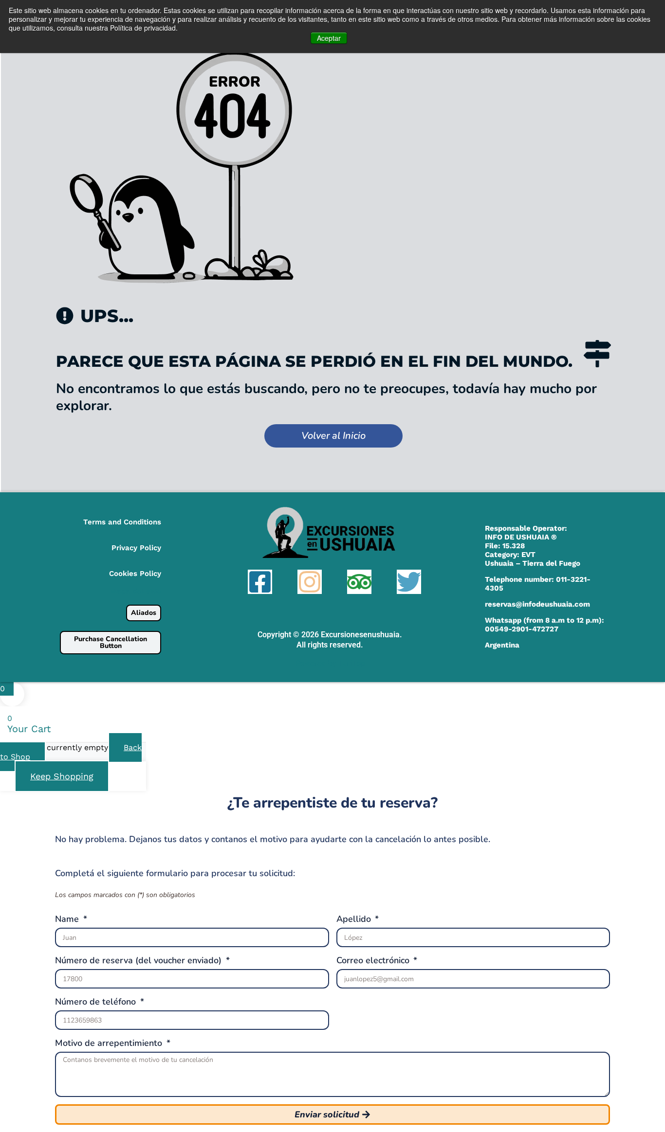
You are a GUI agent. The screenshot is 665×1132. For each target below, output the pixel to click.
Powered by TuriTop (330, 663)
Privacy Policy (136, 547)
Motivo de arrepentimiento (110, 1043)
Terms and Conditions (122, 522)
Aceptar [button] (329, 38)
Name (68, 919)
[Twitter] (409, 582)
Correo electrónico (374, 960)
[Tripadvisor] (359, 582)
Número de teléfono (96, 1001)
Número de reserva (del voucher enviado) (139, 960)
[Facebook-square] (260, 582)
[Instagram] (309, 582)
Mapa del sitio (136, 591)
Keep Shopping (61, 776)
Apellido (354, 919)
